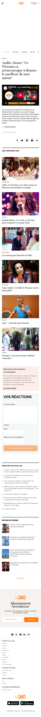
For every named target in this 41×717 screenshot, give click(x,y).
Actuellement (6, 52)
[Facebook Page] (12, 634)
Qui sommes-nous (7, 670)
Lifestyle (4, 662)
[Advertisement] (20, 28)
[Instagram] (28, 634)
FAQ (3, 681)
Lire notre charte (9, 388)
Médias (4, 655)
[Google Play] (27, 703)
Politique (15, 52)
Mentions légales (6, 689)
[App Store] (13, 703)
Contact (4, 683)
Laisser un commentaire (20, 448)
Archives (4, 675)
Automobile (5, 657)
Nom (5, 429)
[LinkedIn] (24, 634)
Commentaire (9, 404)
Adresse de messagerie (13, 437)
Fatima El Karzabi (10, 127)
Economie (24, 52)
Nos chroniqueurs (7, 664)
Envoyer (31, 619)
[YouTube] (20, 634)
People (4, 58)
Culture (4, 653)
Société (32, 52)
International (5, 650)
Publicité (4, 672)
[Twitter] (16, 634)
